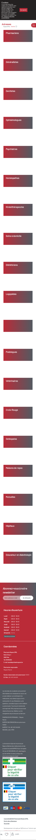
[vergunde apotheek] (14, 767)
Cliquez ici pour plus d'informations (7, 17)
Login (17, 834)
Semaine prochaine (9, 636)
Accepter (23, 10)
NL (1, 834)
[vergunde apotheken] (14, 792)
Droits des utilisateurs (10, 821)
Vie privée (6, 823)
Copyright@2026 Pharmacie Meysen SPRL (16, 818)
